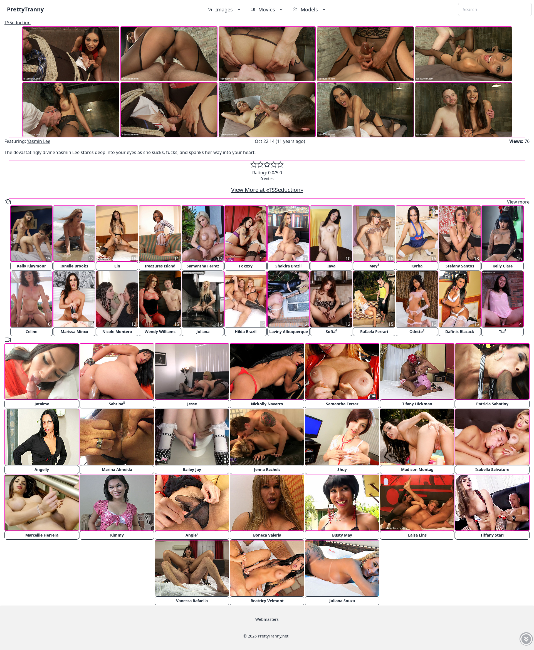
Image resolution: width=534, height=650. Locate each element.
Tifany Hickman (417, 403)
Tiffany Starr (492, 535)
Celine (31, 331)
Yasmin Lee (38, 141)
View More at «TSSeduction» (267, 189)
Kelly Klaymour (31, 266)
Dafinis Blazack (459, 331)
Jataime (41, 403)
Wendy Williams (160, 331)
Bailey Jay (192, 469)
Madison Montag (417, 469)
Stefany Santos (460, 266)
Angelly (41, 469)
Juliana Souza (342, 600)
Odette (416, 331)
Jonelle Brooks (74, 266)
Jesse (192, 403)
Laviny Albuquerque (288, 331)
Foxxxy (246, 266)
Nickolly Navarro (267, 403)
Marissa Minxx (74, 331)
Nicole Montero (117, 331)
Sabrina (117, 403)
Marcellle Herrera (41, 535)
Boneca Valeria (267, 535)
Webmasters (267, 619)
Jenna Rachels (267, 469)
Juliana (202, 331)
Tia (502, 331)
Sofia (331, 331)
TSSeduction (17, 22)
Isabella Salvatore (492, 469)
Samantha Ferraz (203, 266)
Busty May (342, 535)
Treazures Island (159, 266)
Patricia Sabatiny (492, 403)
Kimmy (117, 535)
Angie (192, 535)
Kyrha (416, 266)
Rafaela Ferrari (374, 331)
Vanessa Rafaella (192, 600)
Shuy (342, 469)
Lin (117, 266)
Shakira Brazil (288, 266)
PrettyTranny (25, 9)
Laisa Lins (417, 535)
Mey (374, 266)
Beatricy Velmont (267, 600)
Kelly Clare (503, 266)
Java (331, 266)
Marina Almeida (117, 469)
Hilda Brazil (245, 331)
